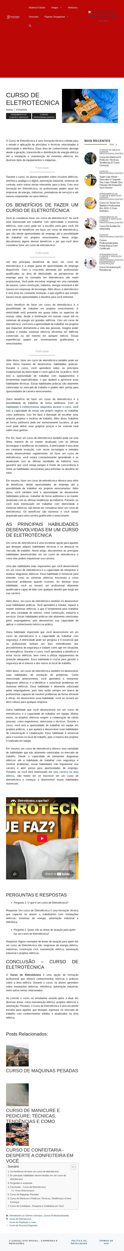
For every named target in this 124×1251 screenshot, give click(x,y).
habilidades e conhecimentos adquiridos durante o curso (38, 406)
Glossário (33, 16)
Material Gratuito (37, 7)
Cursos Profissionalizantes (44, 116)
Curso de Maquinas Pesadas (24, 1194)
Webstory (73, 7)
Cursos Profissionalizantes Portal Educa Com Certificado (109, 244)
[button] (30, 25)
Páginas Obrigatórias (54, 16)
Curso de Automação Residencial (110, 268)
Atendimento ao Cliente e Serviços (18, 116)
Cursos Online (103, 21)
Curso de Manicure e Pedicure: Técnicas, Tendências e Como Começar (40, 1200)
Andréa (9, 110)
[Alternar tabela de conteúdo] (71, 1167)
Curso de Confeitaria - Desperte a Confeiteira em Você (37, 1206)
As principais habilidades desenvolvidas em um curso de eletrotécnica (38, 1177)
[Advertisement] (62, 56)
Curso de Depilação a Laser (23, 1222)
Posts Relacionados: (25, 1190)
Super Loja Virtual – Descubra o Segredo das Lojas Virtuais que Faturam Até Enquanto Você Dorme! (111, 182)
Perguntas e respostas (21, 1183)
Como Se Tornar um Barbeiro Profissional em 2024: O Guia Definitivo (110, 206)
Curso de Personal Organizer (24, 1225)
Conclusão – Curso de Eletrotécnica (28, 1187)
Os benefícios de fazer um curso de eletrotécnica (34, 1171)
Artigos (54, 7)
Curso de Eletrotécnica (20, 1219)
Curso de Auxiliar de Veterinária (110, 227)
